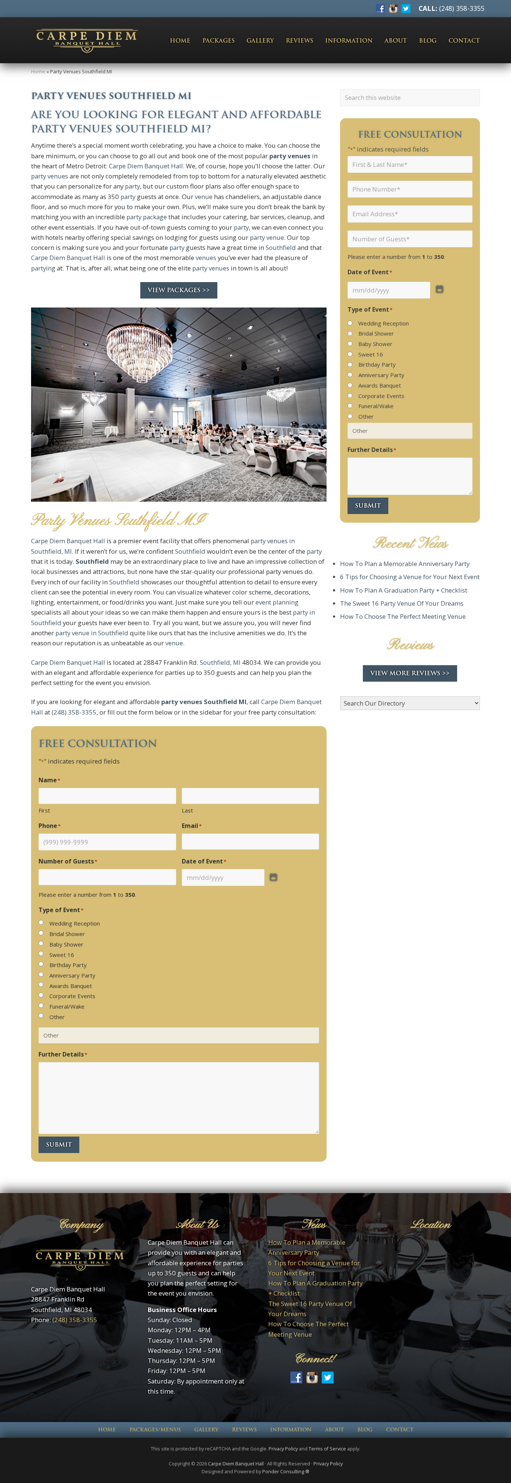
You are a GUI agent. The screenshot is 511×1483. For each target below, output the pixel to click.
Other (57, 1017)
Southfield (281, 247)
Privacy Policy (283, 1449)
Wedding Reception (74, 923)
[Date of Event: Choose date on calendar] (273, 877)
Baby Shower (66, 944)
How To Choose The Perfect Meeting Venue (403, 616)
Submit (59, 1144)
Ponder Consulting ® (285, 1471)
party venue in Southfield (91, 633)
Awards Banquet (70, 986)
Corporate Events (72, 996)
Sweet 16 (61, 954)
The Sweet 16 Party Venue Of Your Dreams (401, 603)
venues (206, 257)
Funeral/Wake (67, 1006)
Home (38, 71)
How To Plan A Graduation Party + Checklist (403, 590)
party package (146, 216)
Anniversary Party (72, 975)
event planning (277, 602)
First (44, 810)
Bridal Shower (67, 934)
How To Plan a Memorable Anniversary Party (404, 563)
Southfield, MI (220, 662)
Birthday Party (68, 965)
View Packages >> (179, 290)
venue (203, 196)
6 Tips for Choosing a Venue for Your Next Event (410, 576)
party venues (289, 156)
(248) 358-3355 (461, 8)
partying (43, 268)
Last (187, 810)
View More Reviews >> (410, 673)
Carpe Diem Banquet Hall (146, 166)
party (132, 186)
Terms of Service (327, 1449)
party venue (267, 237)
